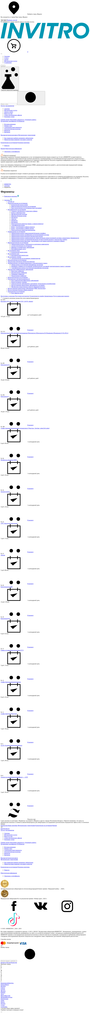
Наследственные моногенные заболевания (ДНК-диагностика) (27, 288)
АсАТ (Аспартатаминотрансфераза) (11, 745)
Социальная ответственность (13, 127)
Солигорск (4, 1006)
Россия (8, 962)
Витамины (14, 222)
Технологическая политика (12, 129)
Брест (7, 984)
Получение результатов (22, 296)
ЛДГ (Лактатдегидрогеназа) (9, 523)
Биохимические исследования (17, 209)
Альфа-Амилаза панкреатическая (11, 682)
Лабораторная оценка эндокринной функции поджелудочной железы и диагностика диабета (39, 239)
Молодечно (8, 997)
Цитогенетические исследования (18, 277)
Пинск (3, 1002)
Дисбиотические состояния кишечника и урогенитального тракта (27, 263)
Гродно (3, 989)
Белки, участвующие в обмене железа (22, 228)
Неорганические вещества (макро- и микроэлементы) (27, 223)
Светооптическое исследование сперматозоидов (25, 258)
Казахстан (14, 962)
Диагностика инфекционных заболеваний (20, 269)
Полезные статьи (9, 116)
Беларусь (3, 962)
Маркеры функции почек (18, 216)
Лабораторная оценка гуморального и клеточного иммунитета (30, 244)
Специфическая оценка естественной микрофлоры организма (29, 268)
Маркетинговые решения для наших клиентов (18, 139)
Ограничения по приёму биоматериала (41, 296)
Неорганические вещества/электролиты (23, 230)
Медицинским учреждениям (26, 135)
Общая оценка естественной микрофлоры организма (27, 264)
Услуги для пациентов (7, 106)
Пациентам (4, 825)
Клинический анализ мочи (19, 252)
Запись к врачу (8, 112)
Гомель (3, 988)
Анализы (7, 56)
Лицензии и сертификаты (12, 151)
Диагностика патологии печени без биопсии (21, 261)
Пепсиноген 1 (5, 396)
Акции (6, 59)
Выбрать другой (12, 20)
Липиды (13, 219)
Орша (2, 1000)
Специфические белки (18, 225)
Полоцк (3, 1003)
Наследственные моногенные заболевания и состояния (27, 285)
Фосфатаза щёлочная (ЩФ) (9, 460)
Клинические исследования (9, 142)
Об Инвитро (20, 121)
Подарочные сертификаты (9, 121)
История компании (10, 124)
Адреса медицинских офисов (13, 115)
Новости (6, 145)
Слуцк (3, 1005)
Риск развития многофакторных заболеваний (24, 280)
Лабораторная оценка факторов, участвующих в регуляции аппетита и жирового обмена (38, 241)
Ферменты (14, 220)
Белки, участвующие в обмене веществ (23, 227)
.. (1, 65)
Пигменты (14, 217)
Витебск (3, 986)
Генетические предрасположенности (19, 279)
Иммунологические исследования (18, 242)
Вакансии (7, 130)
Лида (2, 994)
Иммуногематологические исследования (23, 206)
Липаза (3, 555)
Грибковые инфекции (17, 274)
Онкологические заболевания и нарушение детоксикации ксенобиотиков (33, 283)
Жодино (3, 991)
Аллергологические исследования (21, 246)
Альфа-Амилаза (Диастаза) (9, 713)
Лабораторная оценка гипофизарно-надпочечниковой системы (30, 235)
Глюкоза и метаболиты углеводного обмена (24, 211)
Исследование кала (13, 253)
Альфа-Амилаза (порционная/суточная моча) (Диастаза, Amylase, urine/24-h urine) (25, 428)
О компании (8, 62)
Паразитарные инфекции (18, 276)
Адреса (6, 58)
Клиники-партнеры (24, 142)
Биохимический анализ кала (19, 255)
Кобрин (3, 992)
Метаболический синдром (19, 214)
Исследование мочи (14, 250)
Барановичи (4, 983)
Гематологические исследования (17, 203)
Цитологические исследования (17, 260)
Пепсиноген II (5, 365)
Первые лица (8, 126)
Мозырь (3, 997)
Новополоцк (4, 999)
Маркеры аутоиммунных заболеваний (22, 247)
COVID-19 (11, 201)
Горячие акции (5, 119)
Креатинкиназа (5, 618)
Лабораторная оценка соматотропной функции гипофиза (28, 233)
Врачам (3, 148)
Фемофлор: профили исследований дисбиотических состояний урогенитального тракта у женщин (40, 266)
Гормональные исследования (16, 231)
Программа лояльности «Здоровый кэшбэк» (23, 119)
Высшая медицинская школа (9, 135)
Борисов (3, 984)
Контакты (7, 132)
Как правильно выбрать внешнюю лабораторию (18, 138)
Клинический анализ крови (19, 205)
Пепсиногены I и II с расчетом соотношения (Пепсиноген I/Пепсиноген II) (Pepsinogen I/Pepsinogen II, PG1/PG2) (34, 333)
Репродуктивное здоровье (19, 282)
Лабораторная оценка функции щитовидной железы (27, 236)
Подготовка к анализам (8, 296)
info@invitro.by (5, 828)
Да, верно (4, 20)
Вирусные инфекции (17, 271)
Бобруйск (11, 983)
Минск (3, 995)
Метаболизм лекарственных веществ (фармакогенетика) (28, 287)
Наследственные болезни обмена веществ (20, 290)
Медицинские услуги (10, 61)
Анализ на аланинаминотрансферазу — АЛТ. (14, 777)
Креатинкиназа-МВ (6, 587)
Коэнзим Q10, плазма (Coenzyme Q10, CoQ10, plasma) (17, 301)
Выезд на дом (8, 113)
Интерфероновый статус (18, 249)
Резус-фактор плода (17, 293)
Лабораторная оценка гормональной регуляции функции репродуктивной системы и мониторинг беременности (45, 238)
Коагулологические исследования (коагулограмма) (26, 208)
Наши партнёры (12, 825)
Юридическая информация (13, 148)
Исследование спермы (14, 257)
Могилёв (7, 995)
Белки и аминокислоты (18, 212)
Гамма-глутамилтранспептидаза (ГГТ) (12, 650)
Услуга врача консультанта (61, 296)
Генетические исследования (16, 291)
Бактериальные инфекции (19, 272)
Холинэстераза (5, 491)
